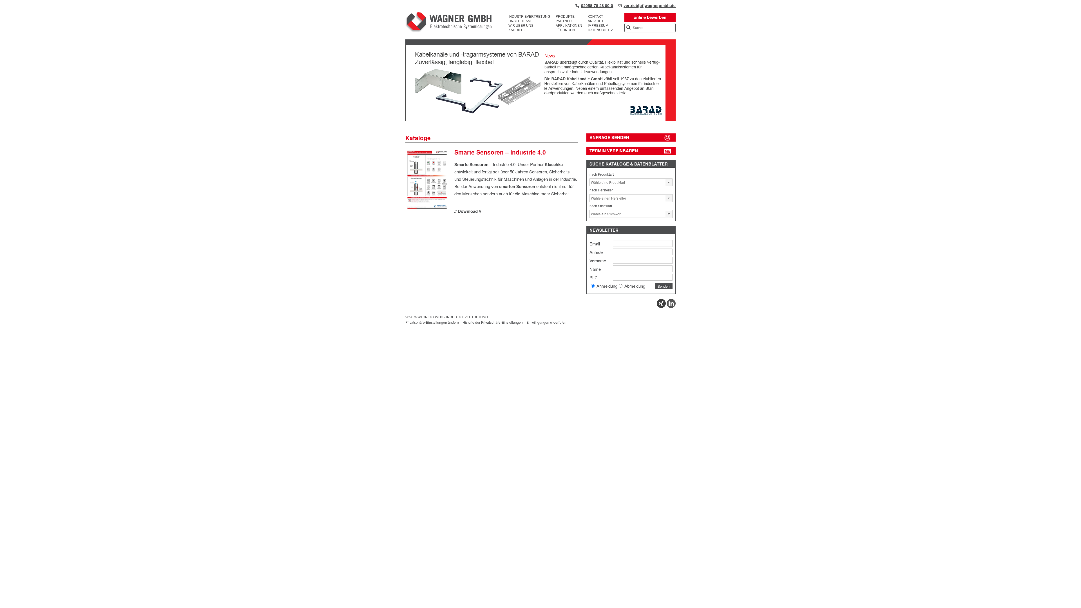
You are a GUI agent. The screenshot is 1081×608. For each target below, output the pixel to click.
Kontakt (595, 16)
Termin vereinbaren (613, 150)
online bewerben (650, 17)
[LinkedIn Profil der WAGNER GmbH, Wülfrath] (671, 306)
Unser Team (519, 21)
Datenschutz (600, 30)
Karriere (517, 30)
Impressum (598, 25)
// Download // (467, 211)
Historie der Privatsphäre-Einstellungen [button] (493, 322)
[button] (668, 182)
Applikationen (569, 25)
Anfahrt (596, 21)
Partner (564, 21)
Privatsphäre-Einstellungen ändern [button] (432, 322)
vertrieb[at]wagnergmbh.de (650, 5)
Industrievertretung (529, 16)
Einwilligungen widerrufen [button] (546, 322)
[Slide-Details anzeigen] (540, 119)
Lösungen (565, 30)
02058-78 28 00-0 (597, 5)
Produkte (565, 16)
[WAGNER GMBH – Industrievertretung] (448, 23)
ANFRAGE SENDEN (609, 137)
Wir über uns (520, 25)
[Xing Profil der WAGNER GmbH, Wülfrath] (661, 306)
